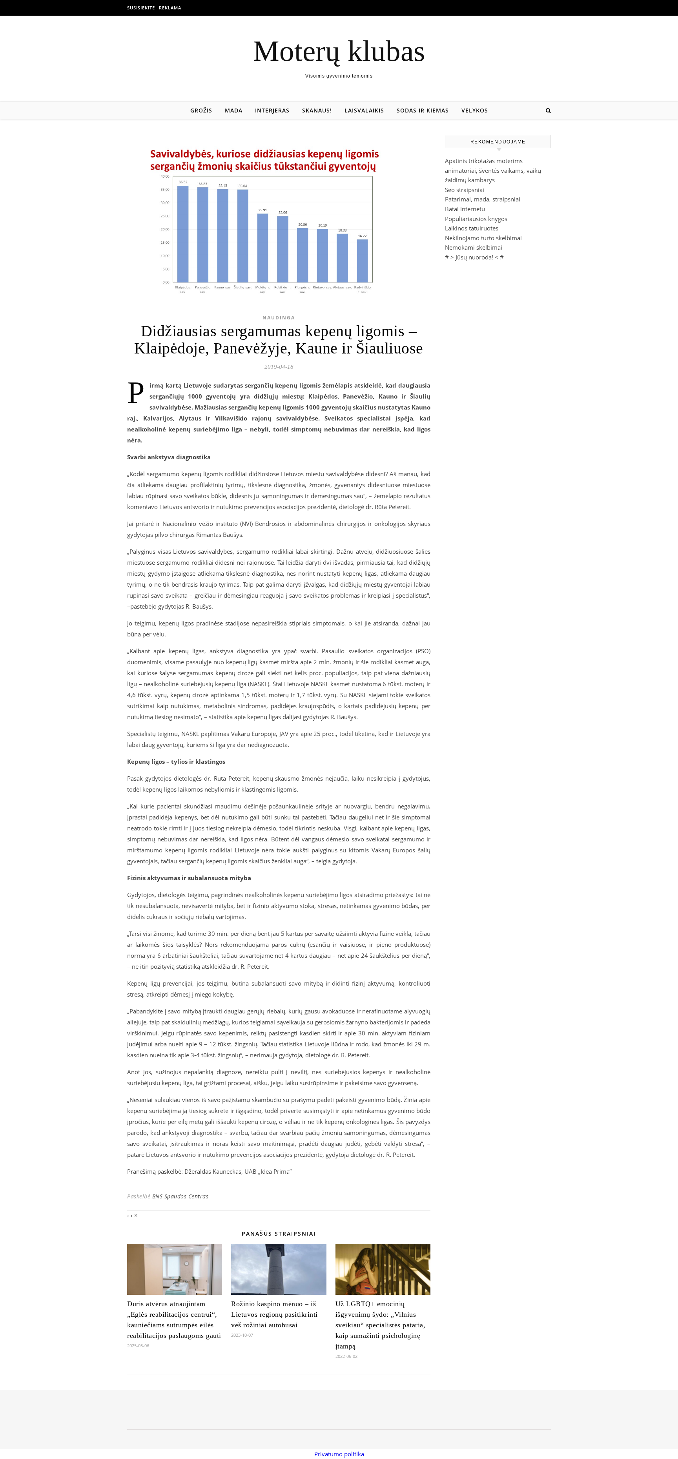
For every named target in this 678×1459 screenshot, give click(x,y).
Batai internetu (465, 209)
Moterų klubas (339, 50)
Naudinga (278, 317)
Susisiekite (141, 8)
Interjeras (272, 110)
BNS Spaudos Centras (180, 1196)
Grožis (201, 110)
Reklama (170, 8)
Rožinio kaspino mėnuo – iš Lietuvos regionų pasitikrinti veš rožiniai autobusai (274, 1314)
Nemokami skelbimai (473, 247)
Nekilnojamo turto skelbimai (483, 238)
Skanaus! (317, 110)
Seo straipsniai (464, 190)
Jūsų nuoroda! (474, 257)
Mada (233, 110)
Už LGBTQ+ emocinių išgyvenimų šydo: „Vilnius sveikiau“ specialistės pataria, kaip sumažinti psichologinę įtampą (380, 1325)
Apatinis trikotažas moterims (484, 161)
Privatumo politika (339, 1454)
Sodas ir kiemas (423, 110)
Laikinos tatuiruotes (471, 228)
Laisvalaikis (364, 110)
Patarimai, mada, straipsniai (482, 199)
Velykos (474, 110)
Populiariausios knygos (476, 219)
